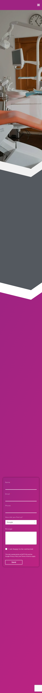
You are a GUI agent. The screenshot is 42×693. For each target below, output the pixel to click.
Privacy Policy (14, 556)
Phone (8, 506)
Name (8, 482)
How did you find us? (14, 517)
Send (14, 562)
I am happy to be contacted (21, 549)
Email (8, 494)
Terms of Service (27, 556)
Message (9, 529)
